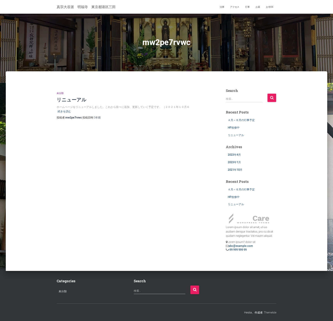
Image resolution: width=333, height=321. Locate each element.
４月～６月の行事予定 (241, 120)
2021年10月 (235, 169)
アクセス (234, 7)
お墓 (258, 7)
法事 (222, 7)
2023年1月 (234, 162)
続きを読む (64, 111)
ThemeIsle (270, 312)
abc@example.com (241, 245)
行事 (247, 7)
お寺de (269, 7)
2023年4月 (234, 154)
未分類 (60, 93)
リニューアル (72, 99)
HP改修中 (234, 127)
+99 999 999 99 (237, 249)
